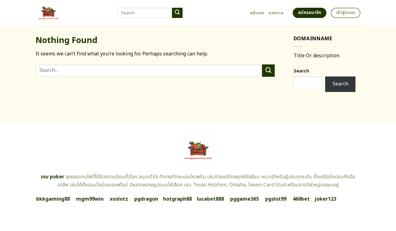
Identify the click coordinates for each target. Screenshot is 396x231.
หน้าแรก (257, 13)
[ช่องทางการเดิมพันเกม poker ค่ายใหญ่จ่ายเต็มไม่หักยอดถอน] (72, 13)
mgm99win (90, 199)
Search (301, 71)
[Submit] (177, 13)
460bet (301, 199)
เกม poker (52, 177)
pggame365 (244, 199)
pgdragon (146, 199)
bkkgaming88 (53, 199)
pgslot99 (275, 199)
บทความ (276, 13)
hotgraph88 (177, 199)
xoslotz (119, 199)
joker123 (325, 199)
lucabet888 (210, 199)
